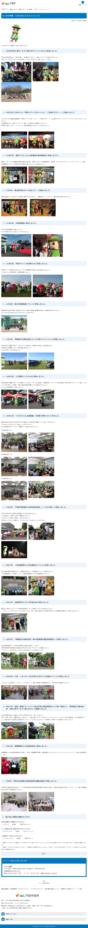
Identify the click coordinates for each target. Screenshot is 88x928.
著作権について (71, 889)
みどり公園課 (29, 9)
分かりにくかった (28, 831)
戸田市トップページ (13, 9)
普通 (15, 824)
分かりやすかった (8, 831)
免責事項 (63, 889)
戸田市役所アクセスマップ (12, 871)
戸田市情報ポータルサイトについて (19, 889)
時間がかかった (29, 838)
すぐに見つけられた (8, 838)
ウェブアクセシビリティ (37, 889)
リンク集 (79, 889)
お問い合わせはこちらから (49, 873)
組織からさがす (22, 9)
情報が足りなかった (25, 824)
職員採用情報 (5, 889)
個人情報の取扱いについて (52, 889)
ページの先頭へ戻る (44, 883)
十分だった (6, 824)
